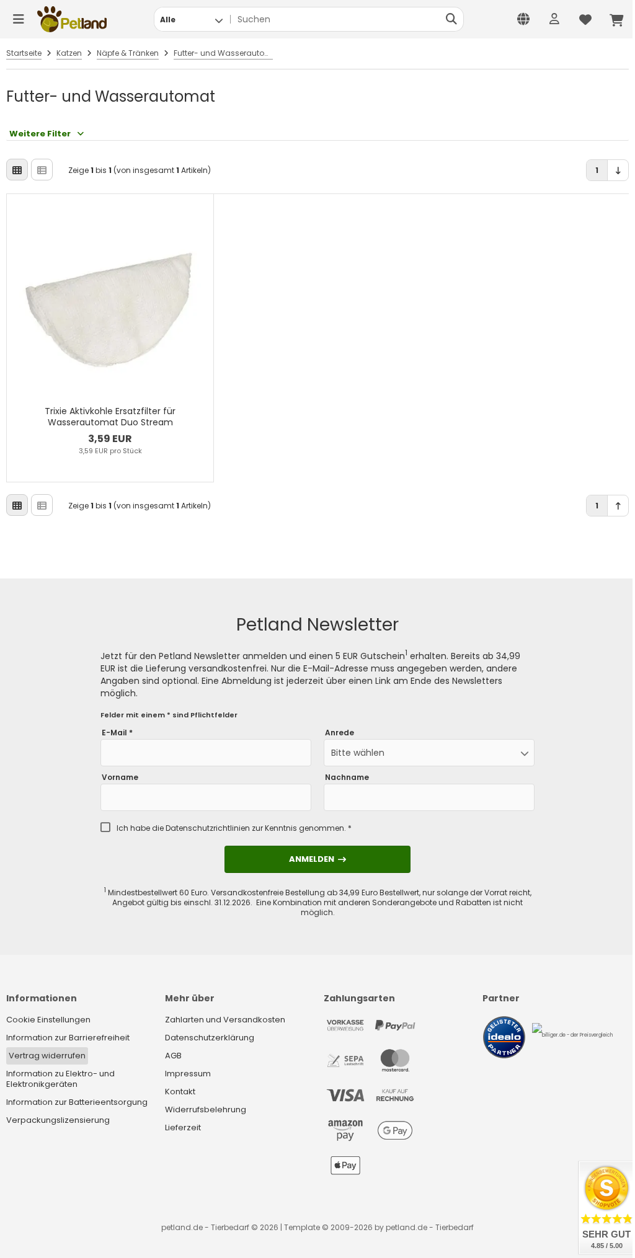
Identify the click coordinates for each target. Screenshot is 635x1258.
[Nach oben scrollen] (618, 505)
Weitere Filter (40, 134)
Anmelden (317, 859)
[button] (191, 19)
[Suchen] (451, 19)
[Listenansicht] (42, 169)
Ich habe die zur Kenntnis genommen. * (234, 828)
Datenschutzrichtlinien (208, 828)
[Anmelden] (554, 19)
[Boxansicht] (17, 169)
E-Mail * (117, 733)
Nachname (347, 777)
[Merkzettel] (585, 19)
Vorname (120, 777)
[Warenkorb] (616, 19)
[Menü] (18, 19)
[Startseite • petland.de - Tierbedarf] (72, 19)
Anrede (339, 733)
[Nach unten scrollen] (618, 170)
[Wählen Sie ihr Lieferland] (523, 19)
